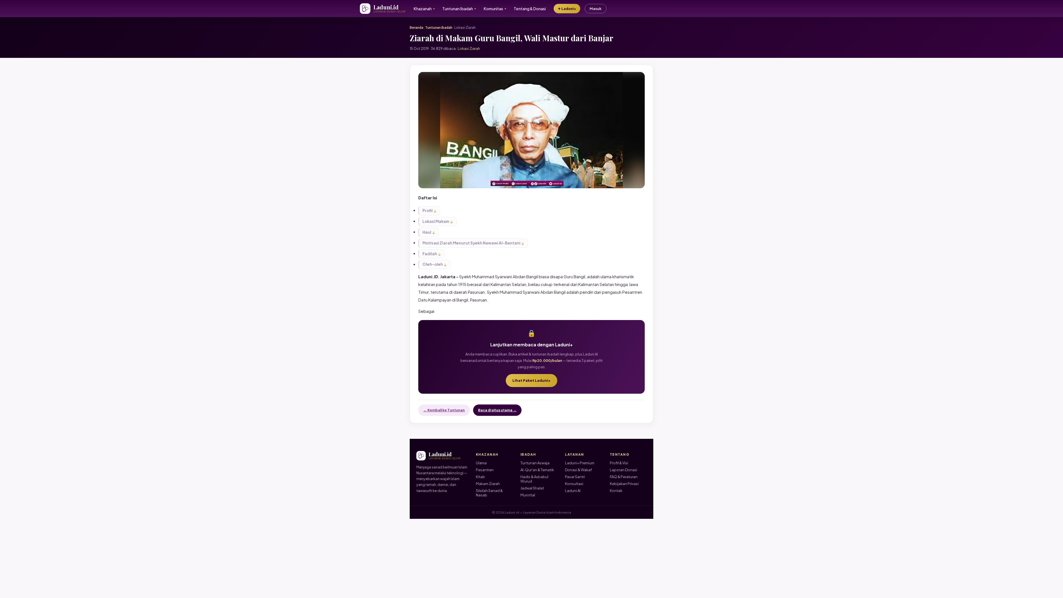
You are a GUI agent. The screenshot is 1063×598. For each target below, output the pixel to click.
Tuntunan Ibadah (438, 27)
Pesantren (485, 470)
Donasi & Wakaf (578, 470)
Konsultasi (574, 483)
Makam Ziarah (488, 483)
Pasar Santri (575, 477)
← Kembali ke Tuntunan (444, 410)
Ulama (481, 463)
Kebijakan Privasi (624, 483)
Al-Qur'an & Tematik (537, 470)
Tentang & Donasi (530, 8)
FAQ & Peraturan (624, 477)
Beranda (416, 27)
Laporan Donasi (623, 470)
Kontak (616, 490)
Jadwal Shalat (532, 488)
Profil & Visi (619, 463)
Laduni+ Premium (579, 463)
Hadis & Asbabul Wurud (534, 479)
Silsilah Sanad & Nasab (489, 492)
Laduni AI (572, 490)
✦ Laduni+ (567, 8)
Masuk (596, 8)
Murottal (527, 495)
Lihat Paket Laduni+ (531, 380)
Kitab (480, 477)
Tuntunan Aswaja (534, 463)
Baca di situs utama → (497, 410)
